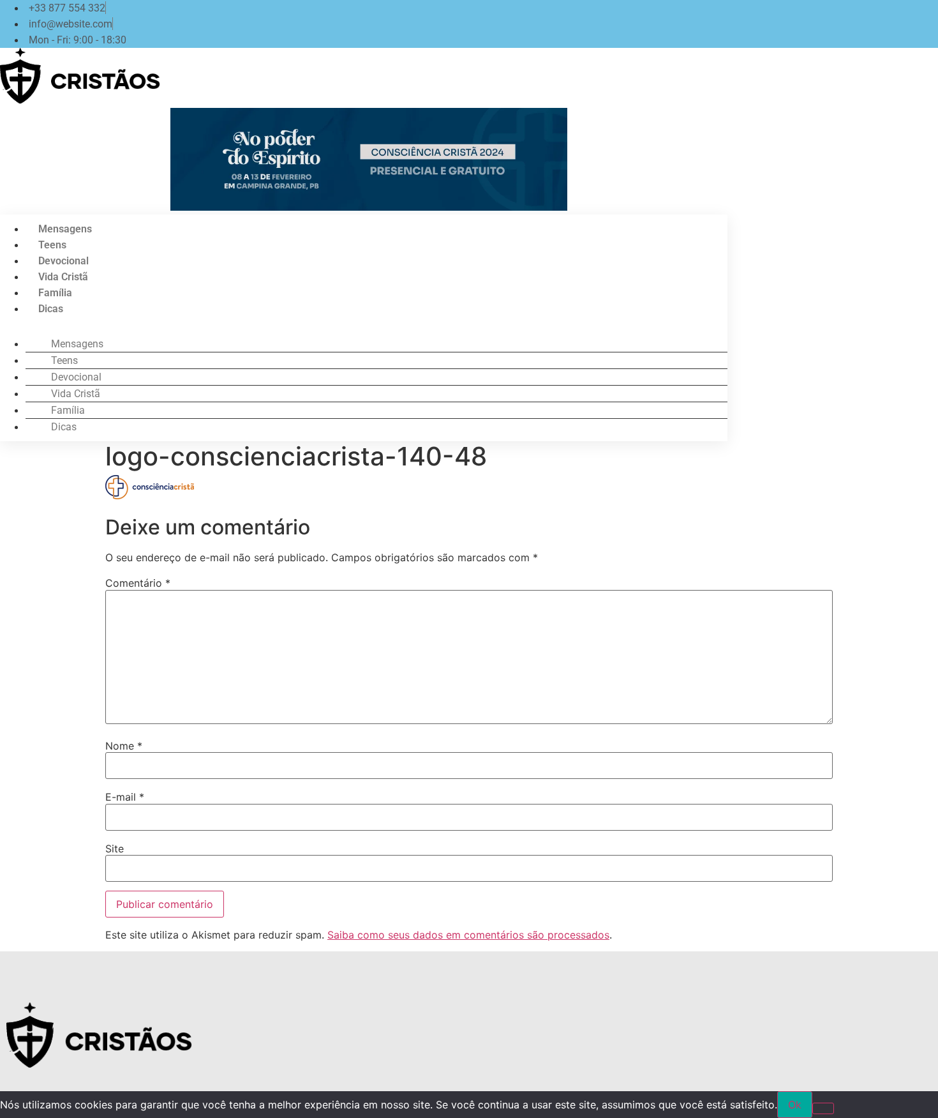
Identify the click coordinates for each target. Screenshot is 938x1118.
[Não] (823, 1108)
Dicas (50, 309)
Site (114, 848)
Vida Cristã (63, 277)
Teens (52, 245)
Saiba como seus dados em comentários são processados (468, 934)
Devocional (63, 261)
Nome (123, 746)
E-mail (124, 797)
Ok (794, 1104)
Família (55, 293)
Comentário (137, 583)
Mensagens (65, 229)
